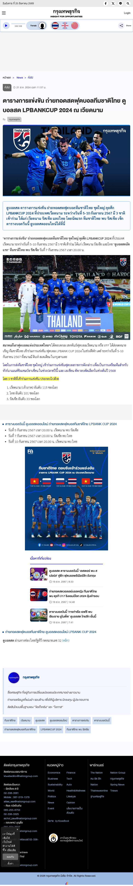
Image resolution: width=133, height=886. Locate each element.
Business (53, 778)
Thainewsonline (99, 790)
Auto (69, 784)
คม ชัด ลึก (96, 778)
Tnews (114, 790)
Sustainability (55, 784)
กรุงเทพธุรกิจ (117, 778)
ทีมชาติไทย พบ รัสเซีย (78, 729)
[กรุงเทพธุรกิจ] (66, 13)
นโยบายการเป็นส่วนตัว (74, 810)
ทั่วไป (30, 77)
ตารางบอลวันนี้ (102, 720)
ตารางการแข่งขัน (80, 720)
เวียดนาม (25, 720)
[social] (105, 3)
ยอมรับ (10, 856)
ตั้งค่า (10, 863)
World (51, 790)
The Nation (97, 772)
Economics (54, 772)
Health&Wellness (75, 790)
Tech (69, 778)
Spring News (117, 784)
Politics (52, 796)
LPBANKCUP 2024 (51, 729)
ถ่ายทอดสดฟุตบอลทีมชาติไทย (20, 729)
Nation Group (117, 772)
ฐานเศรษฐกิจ (97, 796)
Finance (70, 772)
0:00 (16, 26)
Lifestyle (71, 796)
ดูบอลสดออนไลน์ (58, 720)
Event (51, 808)
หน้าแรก (7, 77)
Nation (94, 784)
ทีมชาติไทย (10, 720)
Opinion (70, 802)
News (20, 77)
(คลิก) (65, 640)
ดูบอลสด (40, 720)
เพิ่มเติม (11, 849)
